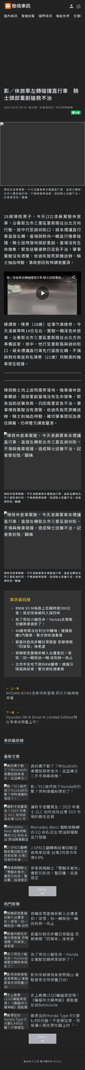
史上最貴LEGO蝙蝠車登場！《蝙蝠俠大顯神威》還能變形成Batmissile (55, 1000)
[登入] (71, 6)
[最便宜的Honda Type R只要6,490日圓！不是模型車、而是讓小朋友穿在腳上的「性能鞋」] (16, 1021)
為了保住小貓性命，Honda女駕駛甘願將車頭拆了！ (44, 621)
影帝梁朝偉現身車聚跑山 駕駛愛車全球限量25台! (55, 977)
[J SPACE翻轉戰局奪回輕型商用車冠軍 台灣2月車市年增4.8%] (16, 853)
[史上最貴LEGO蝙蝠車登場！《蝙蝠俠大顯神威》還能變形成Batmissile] (16, 1001)
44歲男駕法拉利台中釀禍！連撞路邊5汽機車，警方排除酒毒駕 (43, 633)
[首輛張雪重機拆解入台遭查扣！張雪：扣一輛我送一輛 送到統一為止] (16, 919)
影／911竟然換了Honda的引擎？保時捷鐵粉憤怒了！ (56, 789)
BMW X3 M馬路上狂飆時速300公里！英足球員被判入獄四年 (43, 610)
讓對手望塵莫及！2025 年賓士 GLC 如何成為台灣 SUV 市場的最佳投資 (56, 811)
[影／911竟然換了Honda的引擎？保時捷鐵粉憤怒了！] (16, 792)
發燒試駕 (28, 15)
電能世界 (63, 15)
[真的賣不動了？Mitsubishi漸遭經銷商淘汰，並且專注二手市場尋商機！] (16, 772)
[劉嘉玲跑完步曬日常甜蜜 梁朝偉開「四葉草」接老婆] (16, 940)
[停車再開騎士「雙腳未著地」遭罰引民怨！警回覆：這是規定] (16, 874)
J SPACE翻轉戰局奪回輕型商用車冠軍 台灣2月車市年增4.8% (54, 852)
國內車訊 (10, 15)
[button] (78, 6)
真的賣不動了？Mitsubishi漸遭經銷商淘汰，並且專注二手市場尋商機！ (54, 771)
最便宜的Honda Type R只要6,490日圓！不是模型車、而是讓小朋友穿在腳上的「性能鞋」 (55, 1020)
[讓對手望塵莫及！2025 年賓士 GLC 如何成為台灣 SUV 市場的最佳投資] (16, 812)
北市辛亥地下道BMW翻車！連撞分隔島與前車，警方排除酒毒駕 (44, 666)
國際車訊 (45, 15)
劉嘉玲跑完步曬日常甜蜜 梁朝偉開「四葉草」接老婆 (44, 644)
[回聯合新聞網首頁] (8, 6)
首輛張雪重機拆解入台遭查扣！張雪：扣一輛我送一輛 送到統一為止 (44, 655)
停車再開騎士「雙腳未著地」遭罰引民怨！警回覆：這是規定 (55, 873)
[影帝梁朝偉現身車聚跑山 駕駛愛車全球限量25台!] (16, 980)
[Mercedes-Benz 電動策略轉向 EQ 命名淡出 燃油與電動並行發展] (16, 833)
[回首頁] (21, 6)
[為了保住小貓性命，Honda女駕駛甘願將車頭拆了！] (16, 960)
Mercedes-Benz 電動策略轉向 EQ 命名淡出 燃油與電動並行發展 (55, 832)
